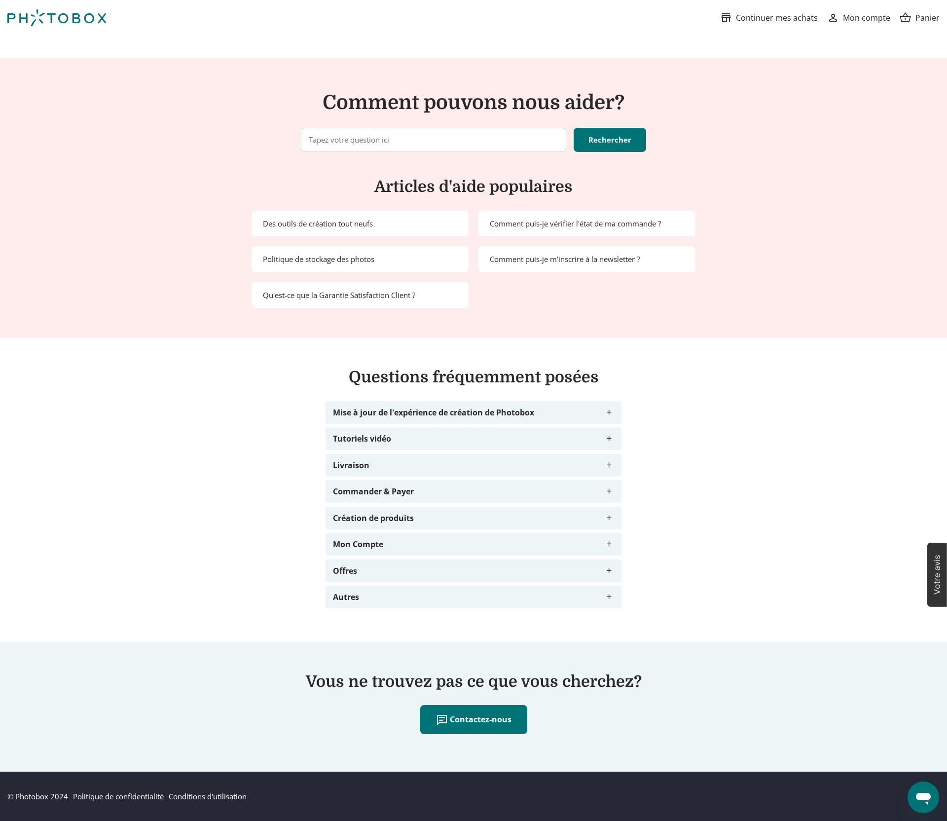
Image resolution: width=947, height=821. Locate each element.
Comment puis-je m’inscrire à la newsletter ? (565, 259)
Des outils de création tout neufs (318, 223)
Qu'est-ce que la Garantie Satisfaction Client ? (339, 295)
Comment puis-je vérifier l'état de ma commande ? (575, 223)
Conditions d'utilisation (208, 796)
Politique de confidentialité (118, 796)
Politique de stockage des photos (318, 259)
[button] (937, 575)
